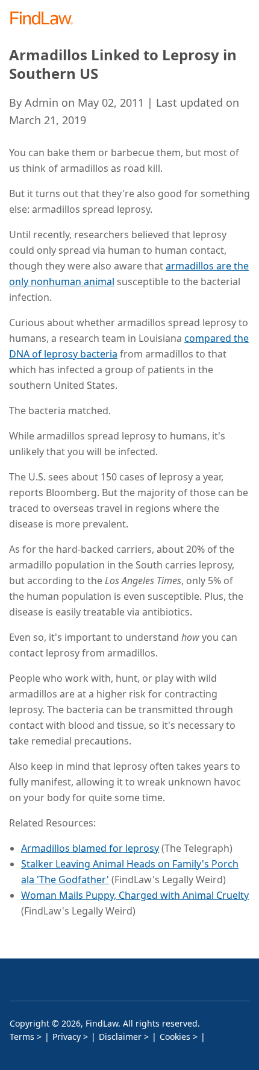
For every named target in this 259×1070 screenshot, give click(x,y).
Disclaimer (120, 1036)
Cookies (175, 1036)
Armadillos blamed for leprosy (90, 848)
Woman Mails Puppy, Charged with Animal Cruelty (135, 895)
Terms (22, 1036)
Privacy (66, 1036)
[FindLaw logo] (45, 19)
